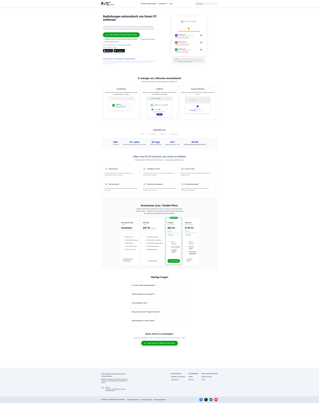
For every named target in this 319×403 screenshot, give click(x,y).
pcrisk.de (123, 379)
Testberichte (163, 3)
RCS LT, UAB (105, 374)
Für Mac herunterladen (124, 45)
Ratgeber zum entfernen (178, 376)
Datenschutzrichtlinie (108, 58)
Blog (170, 3)
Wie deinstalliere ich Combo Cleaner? (143, 320)
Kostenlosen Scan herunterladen (128, 260)
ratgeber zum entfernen (148, 3)
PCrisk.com (174, 134)
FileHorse (163, 134)
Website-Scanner (207, 376)
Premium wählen (173, 261)
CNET (143, 134)
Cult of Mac (152, 134)
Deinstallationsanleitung (129, 58)
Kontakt (190, 376)
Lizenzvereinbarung (118, 58)
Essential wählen (152, 261)
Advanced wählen (189, 260)
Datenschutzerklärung (133, 399)
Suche (203, 379)
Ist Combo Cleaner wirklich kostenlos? (143, 285)
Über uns (191, 379)
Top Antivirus (175, 379)
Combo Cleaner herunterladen (182, 46)
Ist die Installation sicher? (139, 303)
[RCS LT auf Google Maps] (102, 388)
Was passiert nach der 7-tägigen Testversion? (146, 312)
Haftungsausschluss (146, 399)
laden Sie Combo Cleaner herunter (185, 61)
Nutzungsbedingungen (160, 399)
